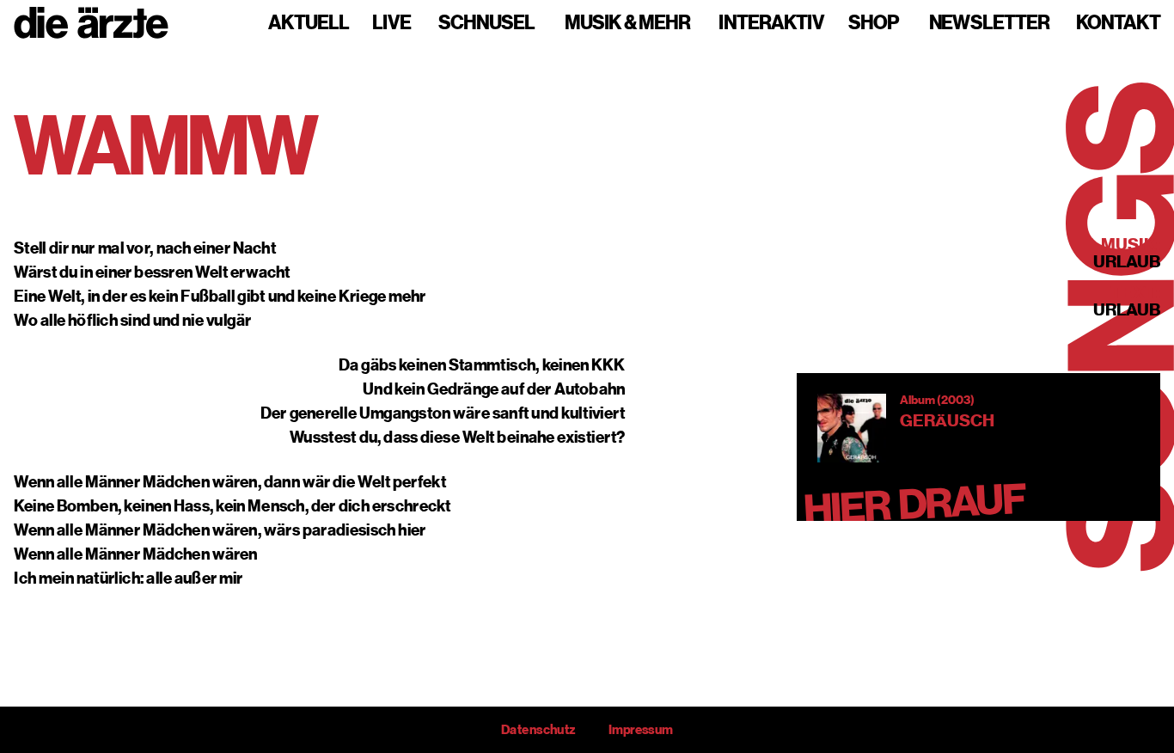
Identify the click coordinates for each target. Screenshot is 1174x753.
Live (391, 23)
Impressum (640, 730)
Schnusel (486, 23)
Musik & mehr (627, 23)
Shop (873, 23)
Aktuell (308, 23)
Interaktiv (771, 23)
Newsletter (989, 23)
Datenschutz (538, 730)
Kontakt (1118, 23)
